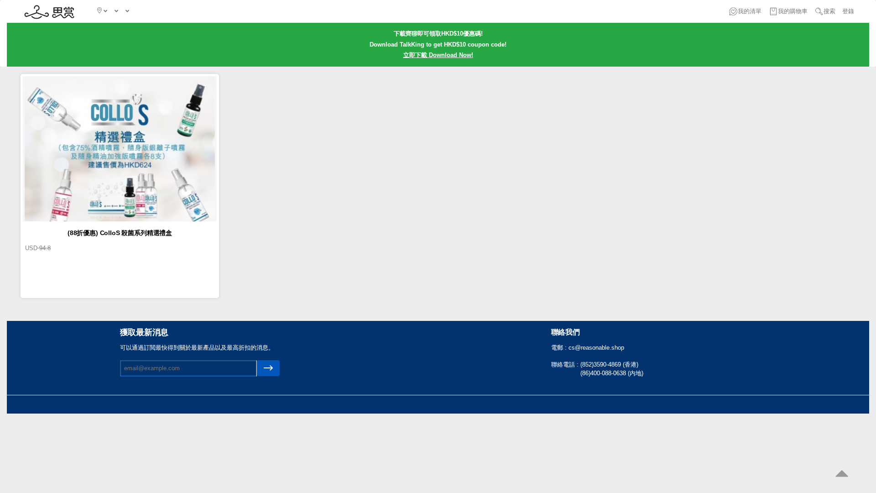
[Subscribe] (268, 368)
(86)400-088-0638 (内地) (611, 373)
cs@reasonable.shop (596, 347)
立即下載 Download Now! (438, 55)
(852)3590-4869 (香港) (609, 364)
